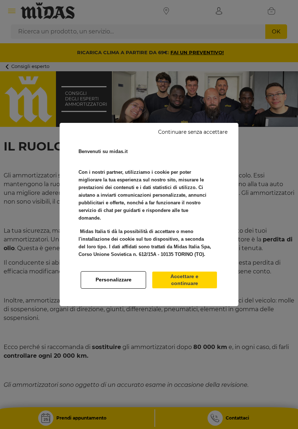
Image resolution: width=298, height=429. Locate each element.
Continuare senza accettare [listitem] (192, 132)
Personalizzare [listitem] (114, 279)
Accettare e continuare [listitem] (184, 279)
